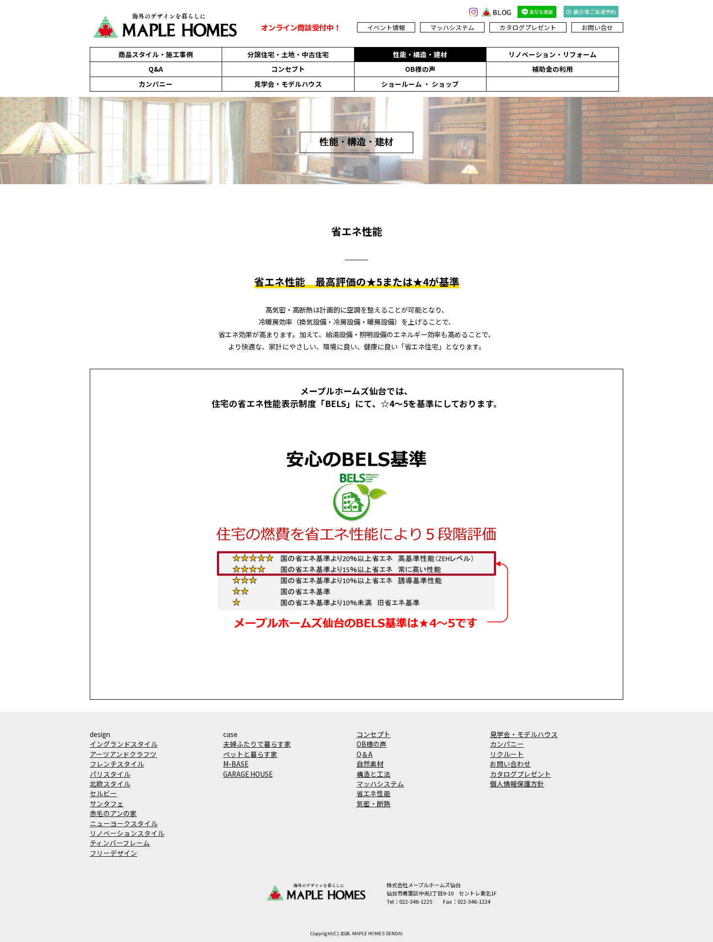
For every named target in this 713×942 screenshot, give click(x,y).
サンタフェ (107, 803)
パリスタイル (110, 774)
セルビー (103, 793)
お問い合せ (597, 27)
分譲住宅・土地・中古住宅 (288, 54)
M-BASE (235, 764)
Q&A (155, 69)
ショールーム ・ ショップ (420, 84)
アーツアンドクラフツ (123, 754)
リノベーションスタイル (127, 833)
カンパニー (156, 84)
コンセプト (288, 69)
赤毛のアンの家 (113, 813)
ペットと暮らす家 (250, 754)
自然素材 (370, 764)
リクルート (507, 754)
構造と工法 (373, 774)
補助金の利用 (552, 69)
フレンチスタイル (117, 764)
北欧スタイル (110, 783)
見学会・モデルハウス (288, 84)
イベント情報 (386, 27)
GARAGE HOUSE (248, 774)
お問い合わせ (510, 764)
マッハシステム (452, 27)
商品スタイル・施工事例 (155, 54)
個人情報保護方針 (517, 783)
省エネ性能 (373, 793)
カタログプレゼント (528, 27)
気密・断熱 (373, 803)
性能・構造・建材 (420, 54)
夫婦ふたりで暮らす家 (257, 744)
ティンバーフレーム (120, 843)
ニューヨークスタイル (124, 823)
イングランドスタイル (124, 744)
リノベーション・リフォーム (552, 54)
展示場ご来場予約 (594, 12)
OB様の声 (420, 69)
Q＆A (364, 754)
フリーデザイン (113, 853)
